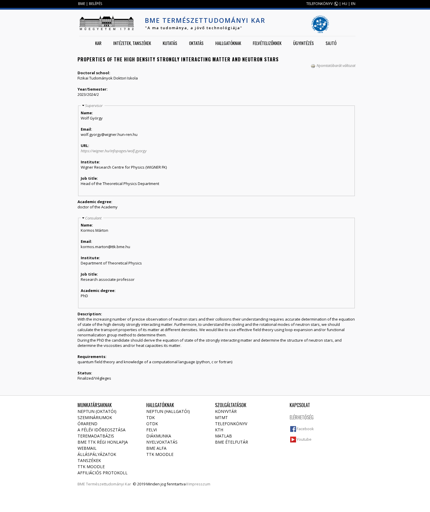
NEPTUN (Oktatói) (97, 411)
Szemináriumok (95, 417)
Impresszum (199, 484)
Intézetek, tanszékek (132, 43)
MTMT (221, 417)
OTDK (152, 423)
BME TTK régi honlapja (103, 442)
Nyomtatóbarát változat (336, 65)
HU (344, 3)
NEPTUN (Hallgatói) (168, 411)
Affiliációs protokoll (103, 472)
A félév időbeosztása (101, 430)
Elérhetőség (302, 417)
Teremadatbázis (96, 436)
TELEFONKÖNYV (319, 3)
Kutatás (170, 43)
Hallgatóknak (228, 43)
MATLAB (223, 436)
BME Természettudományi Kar (205, 20)
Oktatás (196, 43)
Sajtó (331, 43)
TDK (150, 417)
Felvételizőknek (267, 43)
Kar (98, 43)
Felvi (151, 430)
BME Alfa (156, 448)
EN (353, 3)
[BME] (106, 22)
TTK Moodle (91, 466)
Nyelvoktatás (162, 442)
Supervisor (94, 105)
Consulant (93, 218)
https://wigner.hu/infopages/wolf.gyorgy (114, 150)
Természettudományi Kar (108, 484)
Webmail (87, 448)
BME (81, 3)
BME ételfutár (231, 442)
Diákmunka (158, 436)
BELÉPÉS (95, 3)
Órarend (87, 423)
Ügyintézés (303, 43)
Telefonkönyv (231, 423)
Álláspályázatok (97, 454)
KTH (219, 430)
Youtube (304, 439)
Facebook (305, 428)
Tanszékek (89, 460)
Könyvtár (226, 411)
